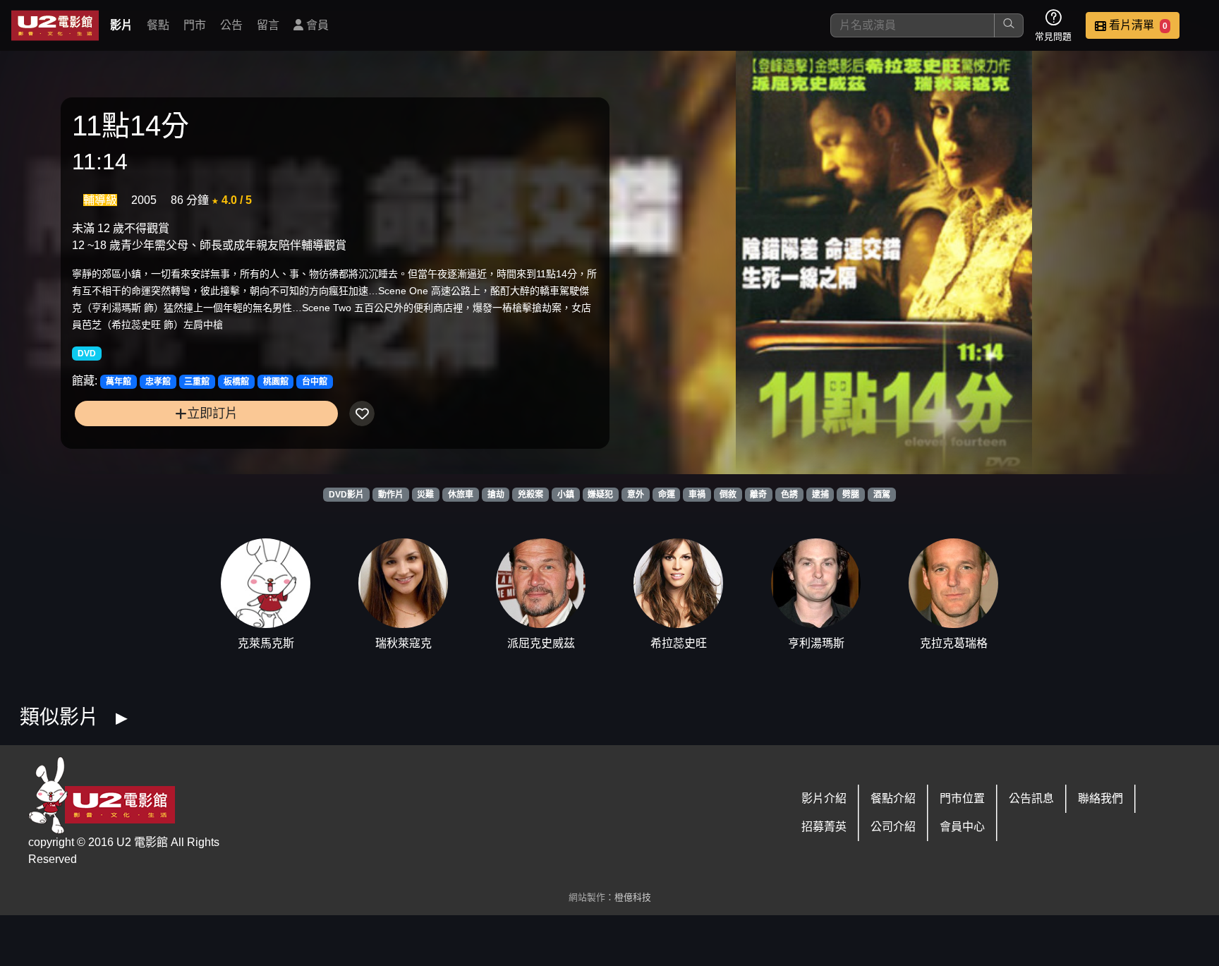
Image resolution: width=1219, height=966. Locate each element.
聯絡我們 (1100, 798)
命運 (666, 495)
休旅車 (460, 495)
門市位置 (962, 798)
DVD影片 (346, 495)
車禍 (697, 495)
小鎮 (565, 495)
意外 (635, 495)
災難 (425, 495)
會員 (316, 25)
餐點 (158, 25)
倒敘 (728, 495)
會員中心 (962, 827)
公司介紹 (893, 827)
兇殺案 (530, 495)
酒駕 (881, 495)
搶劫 (495, 495)
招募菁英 (824, 827)
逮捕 (820, 495)
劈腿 (850, 495)
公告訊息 (1031, 798)
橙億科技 (632, 897)
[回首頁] (55, 25)
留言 (268, 25)
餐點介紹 (893, 798)
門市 (194, 25)
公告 (231, 25)
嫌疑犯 (600, 495)
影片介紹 (824, 798)
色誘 (789, 495)
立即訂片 (212, 413)
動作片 (391, 495)
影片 (121, 25)
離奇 (758, 495)
